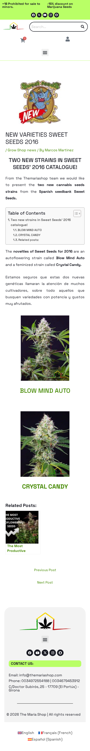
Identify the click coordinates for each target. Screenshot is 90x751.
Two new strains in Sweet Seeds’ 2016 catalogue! (41, 222)
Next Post (45, 582)
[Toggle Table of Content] (75, 213)
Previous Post (45, 570)
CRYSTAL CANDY (29, 235)
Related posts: (28, 240)
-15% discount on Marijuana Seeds (60, 5)
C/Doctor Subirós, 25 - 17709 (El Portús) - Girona (44, 688)
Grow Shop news (22, 150)
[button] (45, 52)
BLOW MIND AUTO (30, 230)
